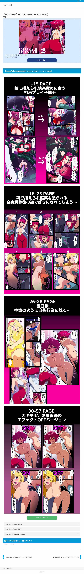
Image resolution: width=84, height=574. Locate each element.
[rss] (78, 1)
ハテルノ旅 (7, 5)
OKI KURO (14, 57)
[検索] (80, 1)
